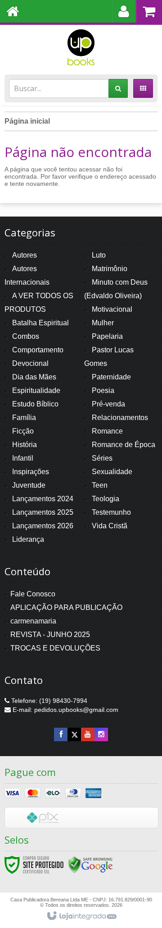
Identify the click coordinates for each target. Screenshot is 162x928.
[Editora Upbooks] (81, 47)
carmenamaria (33, 621)
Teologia (105, 499)
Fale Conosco (32, 594)
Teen (100, 485)
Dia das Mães (34, 377)
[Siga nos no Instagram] (101, 734)
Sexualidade (112, 472)
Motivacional (112, 309)
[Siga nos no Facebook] (61, 734)
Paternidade (111, 377)
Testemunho (111, 512)
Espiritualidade (36, 390)
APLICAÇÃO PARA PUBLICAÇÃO (66, 607)
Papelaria (107, 336)
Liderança (28, 539)
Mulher (103, 323)
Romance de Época (123, 444)
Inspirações (30, 472)
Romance (107, 431)
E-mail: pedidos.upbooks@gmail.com (64, 709)
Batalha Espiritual (40, 323)
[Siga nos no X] (74, 734)
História (24, 444)
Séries (102, 458)
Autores (24, 255)
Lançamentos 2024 (42, 499)
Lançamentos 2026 (42, 526)
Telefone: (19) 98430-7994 (48, 700)
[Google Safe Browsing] (90, 864)
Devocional (30, 363)
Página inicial (27, 121)
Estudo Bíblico (35, 404)
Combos (25, 336)
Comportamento (37, 350)
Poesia (103, 390)
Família (24, 417)
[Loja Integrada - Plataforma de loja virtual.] (81, 916)
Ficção (23, 431)
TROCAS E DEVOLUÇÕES (55, 648)
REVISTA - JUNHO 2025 (50, 634)
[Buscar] (118, 88)
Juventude (28, 485)
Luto (99, 255)
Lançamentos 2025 (42, 512)
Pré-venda (108, 404)
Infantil (22, 458)
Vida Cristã (109, 526)
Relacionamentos (120, 417)
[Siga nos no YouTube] (87, 734)
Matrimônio (109, 268)
